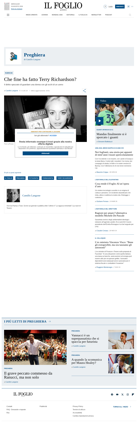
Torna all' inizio (120, 407)
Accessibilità (77, 413)
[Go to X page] (122, 395)
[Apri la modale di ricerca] (130, 14)
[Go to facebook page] (112, 395)
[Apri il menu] (8, 14)
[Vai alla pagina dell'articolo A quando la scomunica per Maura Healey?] (121, 363)
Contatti (9, 406)
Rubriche (9, 73)
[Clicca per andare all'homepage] (23, 394)
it (128, 6)
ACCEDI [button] (53, 136)
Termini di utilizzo (79, 409)
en (132, 6)
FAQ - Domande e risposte (16, 409)
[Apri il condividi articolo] (84, 90)
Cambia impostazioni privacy (83, 416)
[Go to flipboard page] (133, 395)
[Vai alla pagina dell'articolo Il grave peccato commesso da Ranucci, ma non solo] (35, 347)
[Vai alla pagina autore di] (13, 56)
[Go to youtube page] (117, 395)
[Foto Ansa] (114, 115)
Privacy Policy (78, 406)
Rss (8, 413)
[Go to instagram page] (128, 395)
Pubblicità (43, 406)
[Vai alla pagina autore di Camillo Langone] (13, 195)
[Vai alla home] (63, 6)
